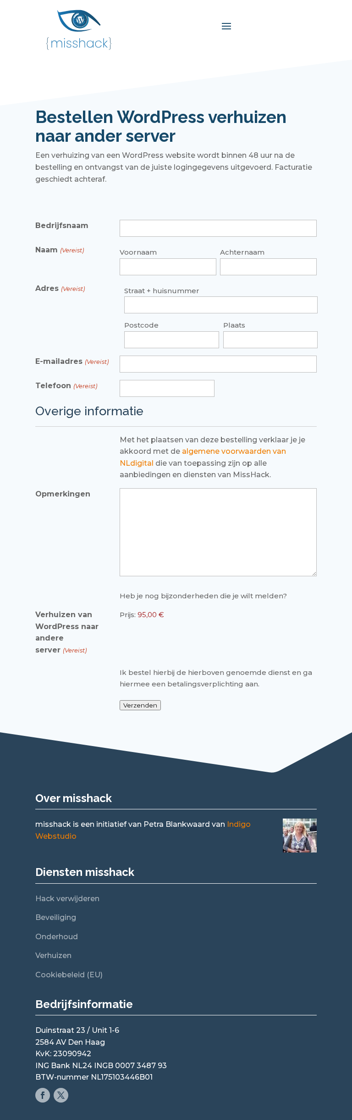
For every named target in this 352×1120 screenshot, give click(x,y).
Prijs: (128, 614)
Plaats (234, 325)
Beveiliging (55, 917)
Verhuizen (53, 955)
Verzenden (140, 705)
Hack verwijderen (67, 898)
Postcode (141, 325)
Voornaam (138, 252)
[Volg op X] (61, 1095)
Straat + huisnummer (161, 290)
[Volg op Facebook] (42, 1095)
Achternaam (242, 252)
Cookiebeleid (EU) (69, 974)
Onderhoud (56, 936)
